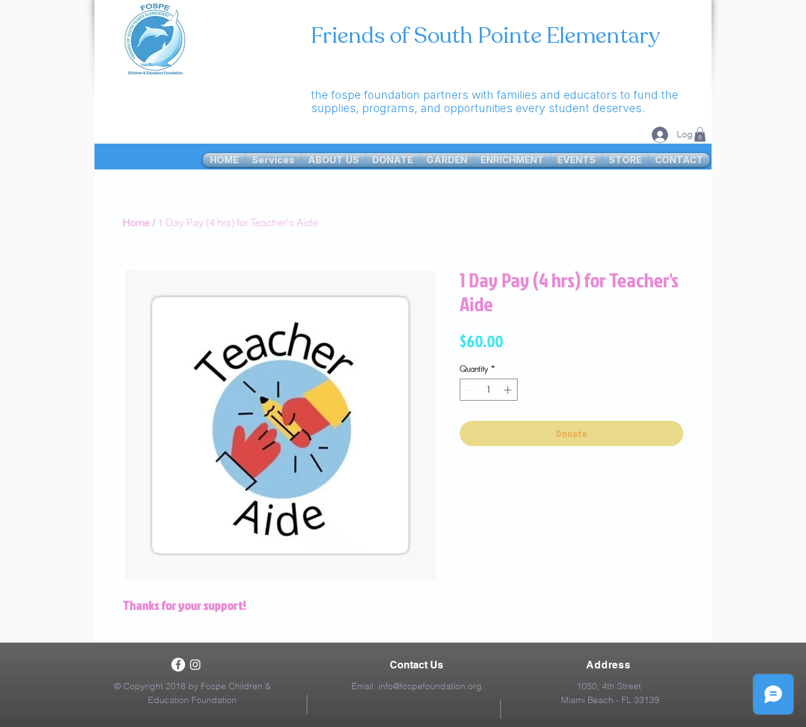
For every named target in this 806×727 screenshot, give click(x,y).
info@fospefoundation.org (430, 686)
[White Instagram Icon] (195, 665)
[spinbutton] (489, 390)
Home (136, 222)
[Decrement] (469, 390)
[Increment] (508, 390)
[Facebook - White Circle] (178, 665)
